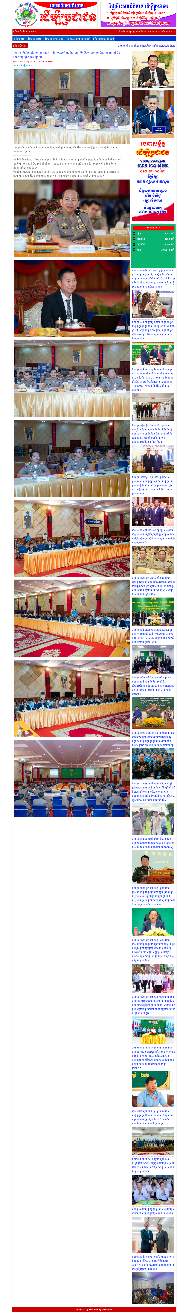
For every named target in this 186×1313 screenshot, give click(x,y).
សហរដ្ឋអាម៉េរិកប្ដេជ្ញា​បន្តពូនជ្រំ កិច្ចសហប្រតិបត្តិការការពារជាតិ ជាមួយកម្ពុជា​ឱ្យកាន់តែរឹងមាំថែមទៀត (153, 1211)
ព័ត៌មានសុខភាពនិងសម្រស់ (78, 39)
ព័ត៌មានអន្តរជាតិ (34, 39)
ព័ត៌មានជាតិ (19, 39)
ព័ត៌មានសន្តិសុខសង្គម (54, 39)
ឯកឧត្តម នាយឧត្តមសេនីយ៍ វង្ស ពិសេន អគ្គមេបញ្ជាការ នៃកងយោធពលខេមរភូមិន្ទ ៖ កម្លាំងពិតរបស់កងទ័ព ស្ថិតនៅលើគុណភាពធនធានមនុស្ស (153, 843)
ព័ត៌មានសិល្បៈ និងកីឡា (103, 39)
